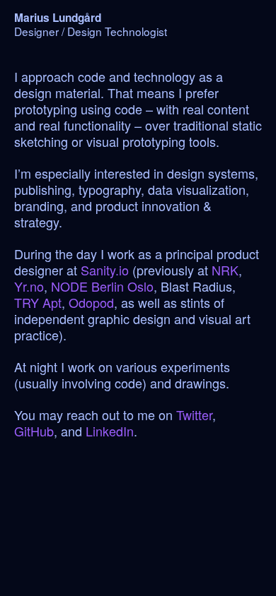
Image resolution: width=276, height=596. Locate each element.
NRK (225, 270)
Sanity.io (105, 270)
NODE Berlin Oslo (102, 286)
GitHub (34, 431)
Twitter (194, 414)
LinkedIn (110, 431)
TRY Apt (38, 302)
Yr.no (29, 286)
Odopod (91, 302)
